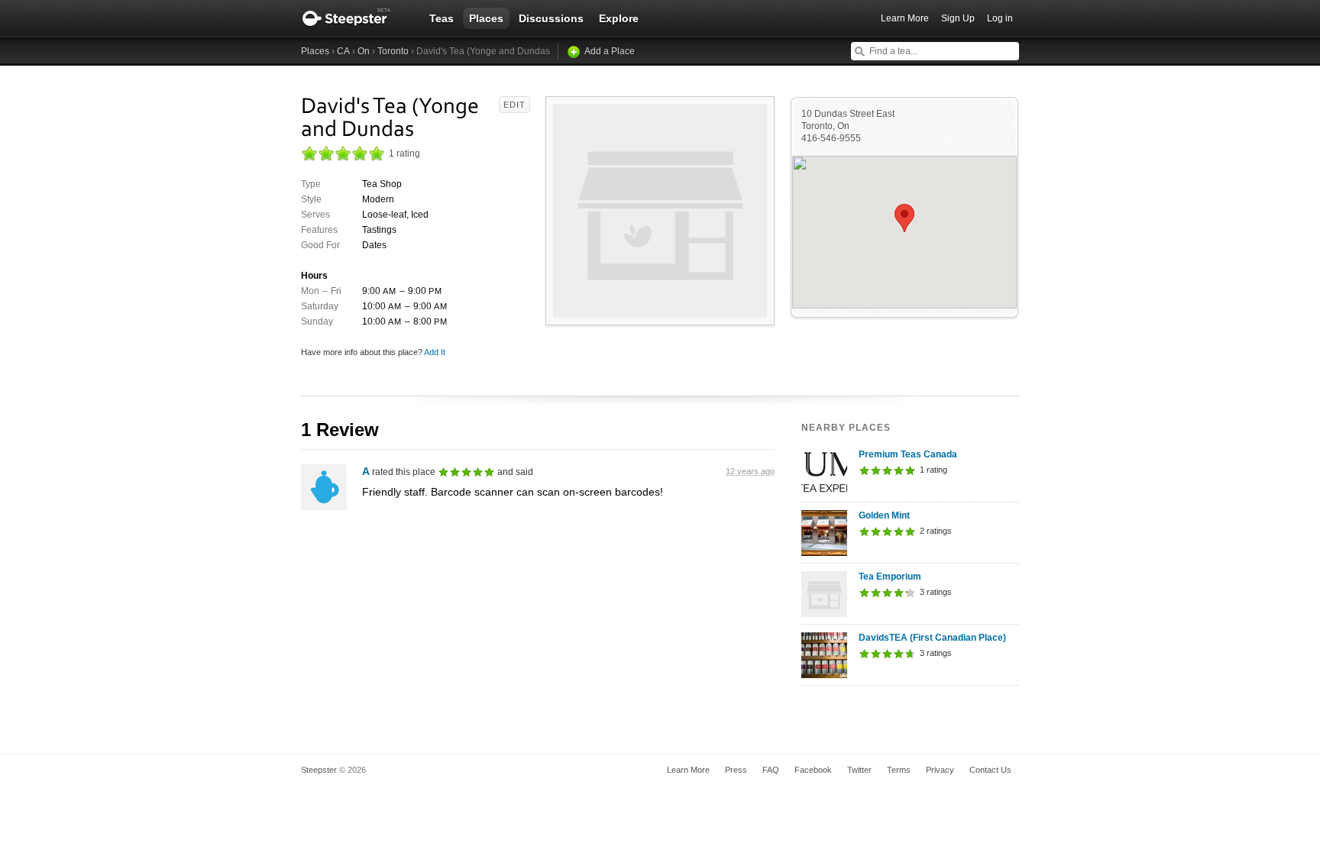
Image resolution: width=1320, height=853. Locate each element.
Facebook (813, 769)
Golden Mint (884, 515)
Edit (514, 104)
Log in (1000, 18)
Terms (899, 769)
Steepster (354, 18)
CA (343, 51)
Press (736, 769)
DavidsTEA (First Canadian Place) (932, 637)
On (364, 51)
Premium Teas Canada (908, 454)
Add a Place (609, 51)
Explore (619, 18)
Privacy (940, 769)
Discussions (551, 18)
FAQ (770, 769)
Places (486, 18)
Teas (441, 18)
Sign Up (958, 18)
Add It (434, 352)
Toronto (393, 51)
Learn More (905, 18)
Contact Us (990, 769)
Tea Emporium (890, 576)
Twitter (859, 769)
